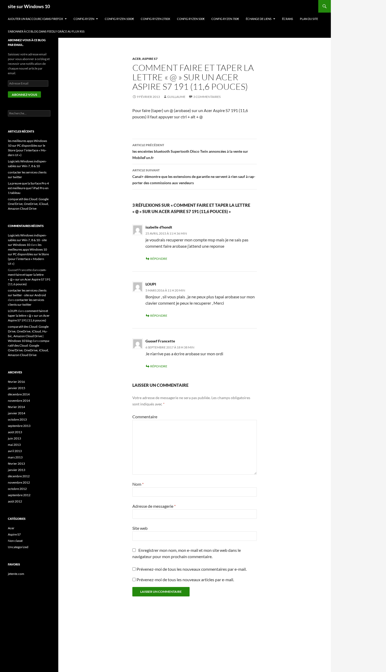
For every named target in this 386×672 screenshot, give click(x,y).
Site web (140, 528)
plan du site (309, 18)
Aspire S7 (150, 59)
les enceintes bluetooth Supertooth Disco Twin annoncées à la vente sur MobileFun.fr (190, 151)
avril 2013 (15, 451)
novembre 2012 (19, 482)
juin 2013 (14, 438)
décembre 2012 (19, 476)
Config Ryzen (84, 18)
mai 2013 (14, 445)
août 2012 (15, 501)
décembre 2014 (19, 394)
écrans (287, 18)
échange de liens (259, 18)
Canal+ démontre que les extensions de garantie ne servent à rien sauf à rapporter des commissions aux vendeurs (193, 176)
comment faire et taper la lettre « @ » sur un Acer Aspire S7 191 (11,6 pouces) (29, 315)
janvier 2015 (16, 388)
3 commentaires (207, 97)
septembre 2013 (19, 426)
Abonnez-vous (24, 95)
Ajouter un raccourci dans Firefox (35, 18)
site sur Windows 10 (29, 6)
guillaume (176, 97)
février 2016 (16, 382)
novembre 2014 (19, 401)
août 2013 (15, 432)
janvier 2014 (16, 413)
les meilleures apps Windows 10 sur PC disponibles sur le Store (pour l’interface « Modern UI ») (28, 254)
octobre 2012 (17, 489)
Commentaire (144, 416)
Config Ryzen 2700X (155, 18)
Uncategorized (18, 547)
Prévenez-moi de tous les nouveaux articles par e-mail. (185, 579)
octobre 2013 (17, 419)
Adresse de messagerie (154, 506)
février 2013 (16, 463)
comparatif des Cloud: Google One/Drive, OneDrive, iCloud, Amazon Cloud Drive (28, 203)
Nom (138, 483)
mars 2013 (15, 457)
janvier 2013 (16, 470)
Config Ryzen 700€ (225, 18)
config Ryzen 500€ (191, 18)
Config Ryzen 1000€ (119, 18)
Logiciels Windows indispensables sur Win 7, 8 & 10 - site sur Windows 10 (27, 240)
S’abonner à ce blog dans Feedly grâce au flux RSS (46, 31)
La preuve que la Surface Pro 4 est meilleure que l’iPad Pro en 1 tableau (28, 188)
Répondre (158, 259)
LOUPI (150, 284)
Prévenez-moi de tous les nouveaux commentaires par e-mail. (192, 569)
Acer (136, 59)
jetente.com (16, 574)
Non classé (15, 541)
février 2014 (16, 407)
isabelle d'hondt (158, 227)
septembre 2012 (19, 495)
